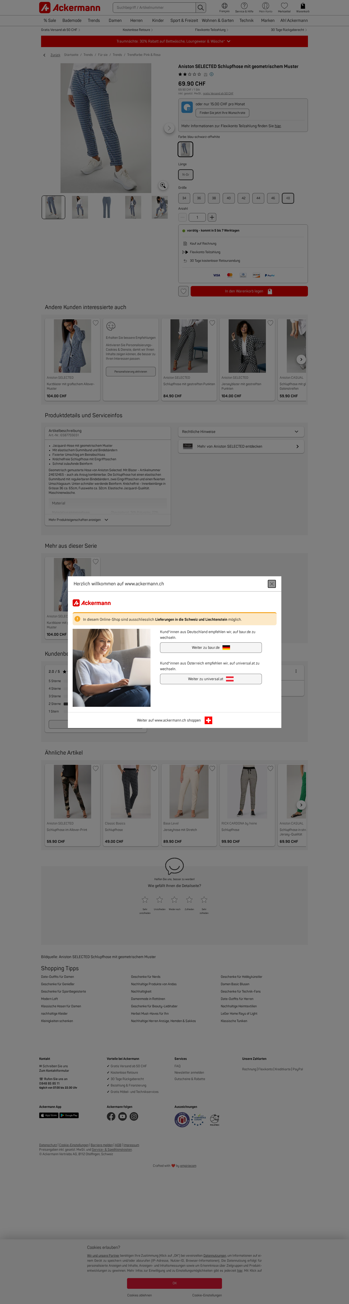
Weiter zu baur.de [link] (206, 647)
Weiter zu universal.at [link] (205, 679)
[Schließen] (272, 583)
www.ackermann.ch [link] (170, 720)
